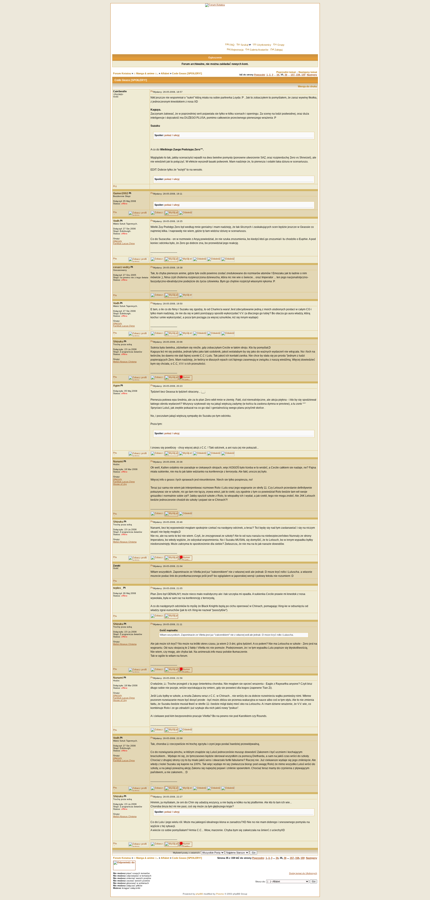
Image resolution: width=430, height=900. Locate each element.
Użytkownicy (264, 44)
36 (286, 74)
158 (298, 74)
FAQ (232, 44)
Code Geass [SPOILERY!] (187, 73)
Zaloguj (278, 49)
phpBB (199, 894)
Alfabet (165, 73)
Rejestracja (237, 49)
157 (293, 74)
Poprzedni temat (286, 72)
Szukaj (244, 44)
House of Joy (120, 484)
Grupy (280, 44)
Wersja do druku (307, 86)
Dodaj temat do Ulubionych (303, 873)
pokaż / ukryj (171, 135)
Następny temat (308, 72)
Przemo (220, 894)
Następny (312, 74)
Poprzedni (259, 74)
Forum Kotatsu (122, 73)
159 (303, 74)
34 (278, 74)
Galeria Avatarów (259, 49)
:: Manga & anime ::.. (146, 73)
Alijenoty (117, 241)
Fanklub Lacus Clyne (124, 243)
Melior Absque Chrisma (125, 361)
